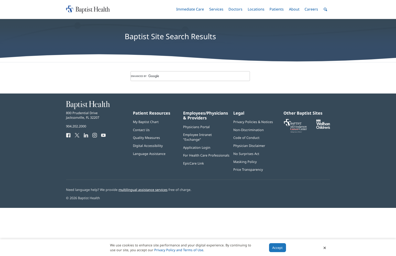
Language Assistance (149, 153)
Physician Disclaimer (249, 145)
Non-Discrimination (248, 130)
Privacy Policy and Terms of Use (178, 250)
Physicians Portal (196, 127)
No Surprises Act (246, 153)
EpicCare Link (193, 163)
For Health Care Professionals (206, 155)
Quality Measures (146, 137)
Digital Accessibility (148, 145)
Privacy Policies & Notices (253, 122)
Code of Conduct (246, 137)
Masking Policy (245, 162)
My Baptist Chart (146, 122)
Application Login (196, 147)
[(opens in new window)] (323, 127)
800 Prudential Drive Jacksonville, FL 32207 (82, 115)
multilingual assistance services (143, 189)
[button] (190, 9)
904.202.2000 (76, 126)
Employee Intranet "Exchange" (197, 136)
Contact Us (141, 130)
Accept (277, 247)
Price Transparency (248, 169)
